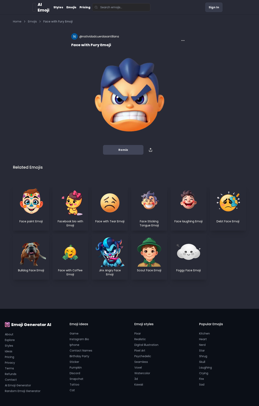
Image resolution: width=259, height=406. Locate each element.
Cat (72, 390)
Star (202, 350)
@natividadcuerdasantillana (99, 36)
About (9, 334)
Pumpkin (76, 368)
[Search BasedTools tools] (95, 7)
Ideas (8, 351)
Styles (58, 7)
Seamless (141, 362)
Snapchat (76, 379)
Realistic (140, 339)
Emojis (71, 7)
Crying (203, 373)
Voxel (138, 368)
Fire (201, 379)
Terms (9, 368)
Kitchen (204, 333)
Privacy (10, 363)
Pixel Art (139, 350)
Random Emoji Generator (22, 391)
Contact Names (81, 350)
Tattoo (74, 385)
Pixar (137, 333)
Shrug (203, 356)
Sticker (74, 362)
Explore (10, 340)
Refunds (10, 374)
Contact (11, 380)
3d (136, 379)
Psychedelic (142, 356)
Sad (201, 385)
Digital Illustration (146, 345)
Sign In (214, 7)
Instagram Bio (79, 339)
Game (74, 333)
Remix (123, 150)
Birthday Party (79, 356)
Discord (75, 373)
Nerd (202, 345)
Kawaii (138, 385)
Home (17, 21)
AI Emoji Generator (18, 385)
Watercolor (142, 373)
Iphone (74, 345)
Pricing (85, 7)
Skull (202, 362)
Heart (203, 339)
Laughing (205, 368)
